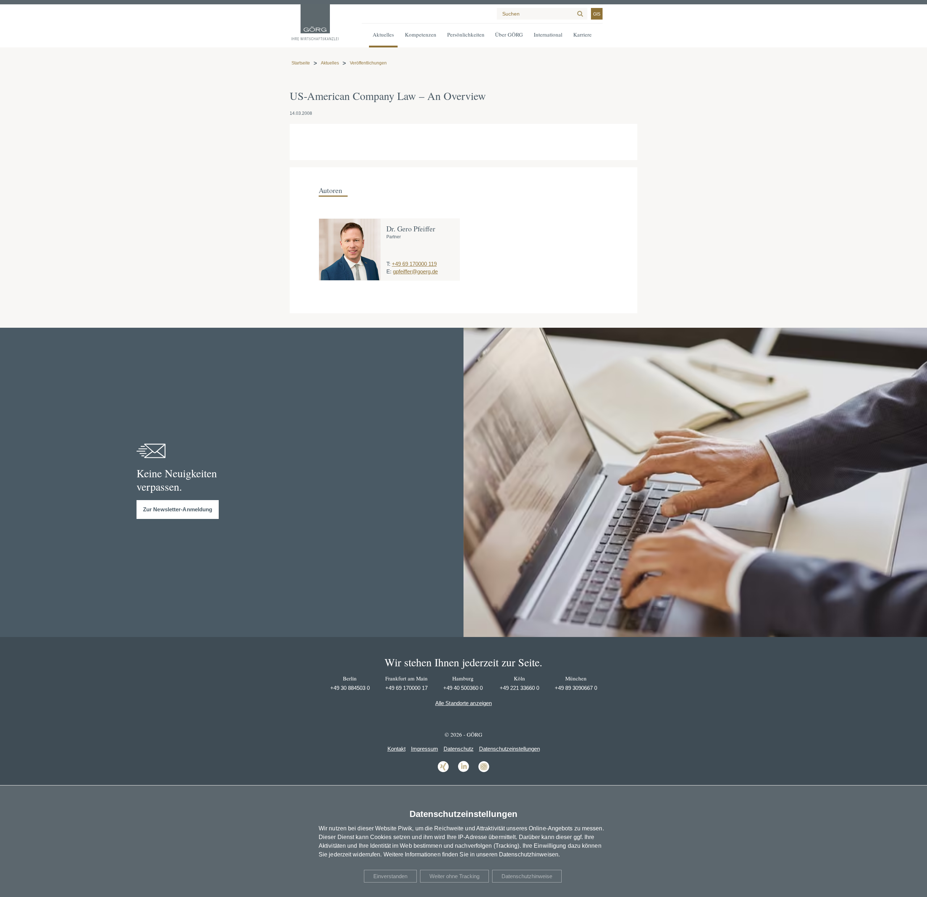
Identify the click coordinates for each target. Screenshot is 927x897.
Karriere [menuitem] (582, 34)
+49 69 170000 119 (414, 264)
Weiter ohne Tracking (454, 876)
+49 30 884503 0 (350, 688)
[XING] (443, 771)
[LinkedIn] (463, 771)
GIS (596, 14)
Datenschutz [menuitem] (459, 749)
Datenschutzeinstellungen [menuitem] (509, 749)
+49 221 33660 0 (519, 688)
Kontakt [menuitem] (396, 749)
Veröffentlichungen (368, 63)
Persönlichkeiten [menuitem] (466, 34)
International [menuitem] (548, 34)
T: (388, 264)
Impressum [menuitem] (424, 749)
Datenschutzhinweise (527, 876)
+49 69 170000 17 (406, 688)
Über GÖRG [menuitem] (509, 34)
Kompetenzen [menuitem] (420, 34)
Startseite (300, 63)
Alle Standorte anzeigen (463, 703)
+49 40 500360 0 (463, 688)
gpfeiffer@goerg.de (415, 271)
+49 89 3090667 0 (576, 688)
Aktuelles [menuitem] (383, 34)
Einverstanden (390, 876)
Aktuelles (330, 63)
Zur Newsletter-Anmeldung (177, 509)
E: (388, 271)
